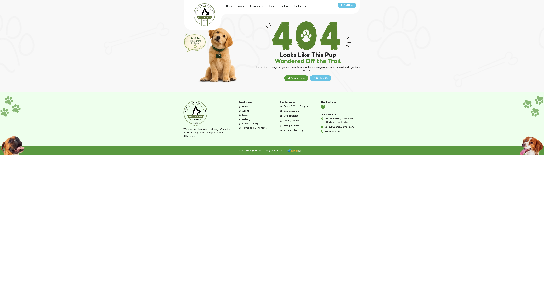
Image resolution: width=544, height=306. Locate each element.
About (241, 6)
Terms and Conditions (254, 127)
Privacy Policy (250, 123)
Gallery (284, 6)
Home (229, 6)
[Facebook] (323, 107)
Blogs (272, 6)
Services (255, 6)
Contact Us (300, 6)
